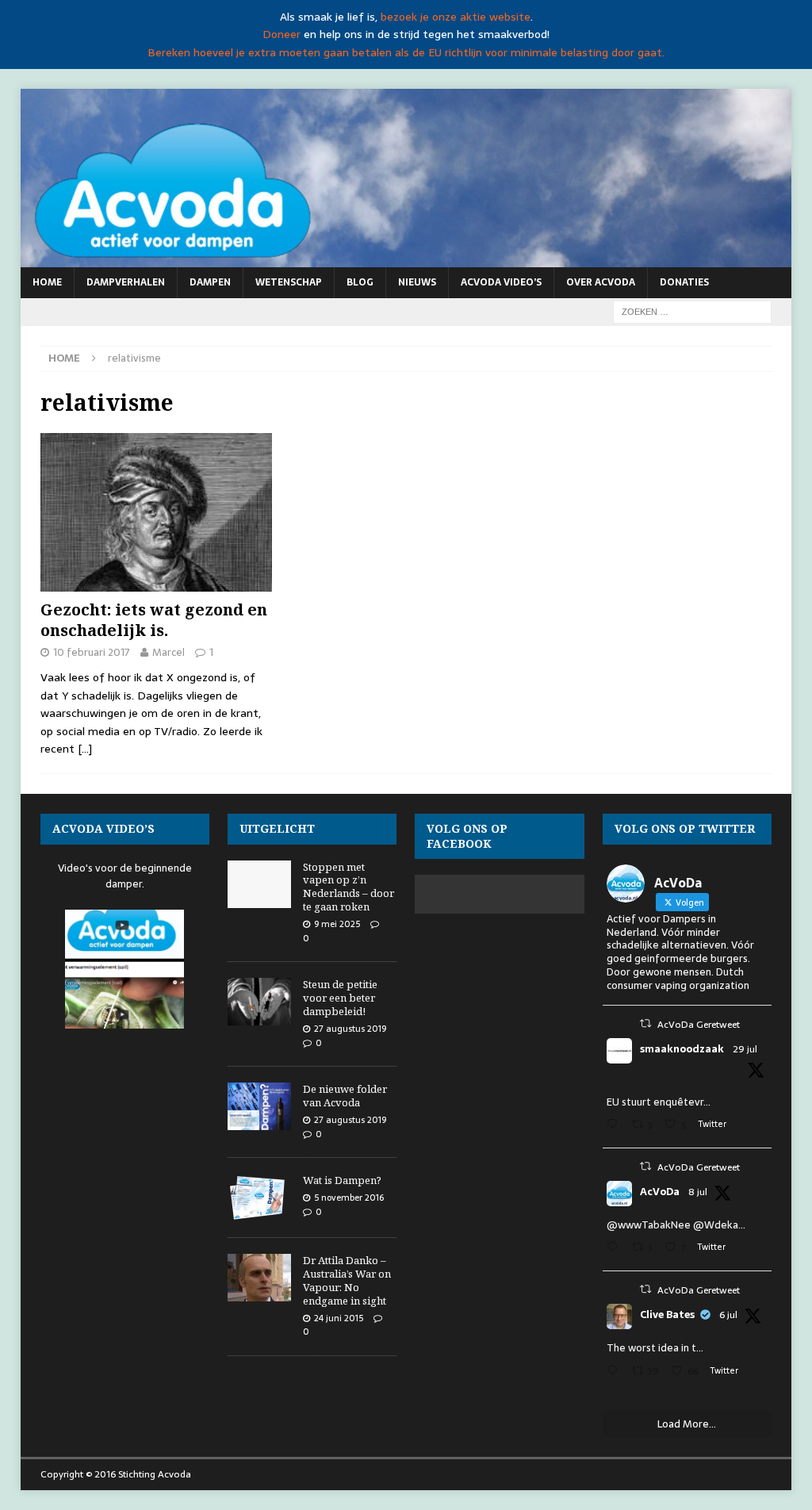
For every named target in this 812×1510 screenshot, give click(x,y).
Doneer (281, 34)
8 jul (697, 1192)
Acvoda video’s (501, 282)
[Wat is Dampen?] (259, 1197)
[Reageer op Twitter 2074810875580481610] (615, 1249)
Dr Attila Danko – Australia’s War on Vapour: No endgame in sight (347, 1280)
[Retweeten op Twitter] (645, 1023)
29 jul (745, 1049)
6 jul (728, 1315)
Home (47, 282)
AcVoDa (660, 1192)
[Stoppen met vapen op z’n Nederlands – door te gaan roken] (259, 884)
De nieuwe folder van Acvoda (345, 1096)
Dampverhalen (125, 282)
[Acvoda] (406, 258)
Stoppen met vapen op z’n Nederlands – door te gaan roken (348, 887)
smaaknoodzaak (682, 1049)
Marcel (168, 652)
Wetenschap (288, 282)
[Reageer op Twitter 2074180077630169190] (615, 1372)
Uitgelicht (277, 828)
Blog (360, 282)
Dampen (210, 282)
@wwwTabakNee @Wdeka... (676, 1225)
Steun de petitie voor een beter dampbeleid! (340, 997)
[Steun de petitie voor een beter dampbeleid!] (259, 1001)
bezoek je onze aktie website (455, 16)
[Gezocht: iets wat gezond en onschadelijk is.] (156, 512)
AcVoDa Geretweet (698, 1025)
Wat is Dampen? (342, 1180)
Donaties (684, 282)
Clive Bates (667, 1315)
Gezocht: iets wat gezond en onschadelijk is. (153, 620)
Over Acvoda (600, 282)
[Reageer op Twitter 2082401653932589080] (615, 1126)
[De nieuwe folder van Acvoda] (259, 1106)
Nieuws (417, 282)
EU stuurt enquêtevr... (658, 1102)
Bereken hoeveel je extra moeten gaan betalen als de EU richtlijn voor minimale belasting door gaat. (406, 52)
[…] (85, 748)
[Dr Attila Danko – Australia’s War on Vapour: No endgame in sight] (259, 1277)
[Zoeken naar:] (692, 311)
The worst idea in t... (655, 1347)
